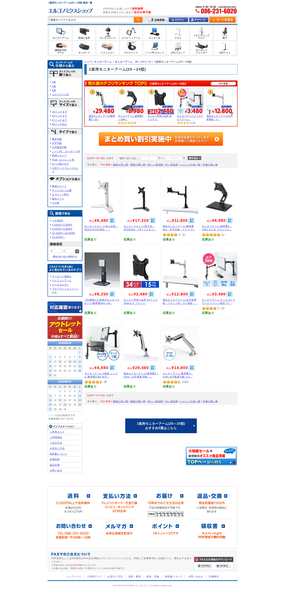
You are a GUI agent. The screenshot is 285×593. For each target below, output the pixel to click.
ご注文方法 (56, 443)
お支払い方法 (57, 448)
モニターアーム (103, 61)
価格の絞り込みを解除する (65, 256)
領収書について (58, 454)
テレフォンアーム (61, 280)
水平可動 (57, 143)
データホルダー (60, 284)
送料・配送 (134, 576)
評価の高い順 (210, 164)
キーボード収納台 (61, 276)
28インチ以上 (59, 124)
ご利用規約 (56, 437)
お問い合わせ (195, 576)
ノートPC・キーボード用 (66, 151)
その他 (55, 202)
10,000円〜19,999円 (63, 233)
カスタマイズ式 (60, 94)
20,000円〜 (58, 237)
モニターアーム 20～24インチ (133, 61)
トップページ (73, 576)
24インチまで (59, 115)
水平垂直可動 (59, 147)
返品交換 (55, 465)
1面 (54, 82)
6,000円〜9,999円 (62, 229)
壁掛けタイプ (59, 155)
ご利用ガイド (57, 431)
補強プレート (59, 186)
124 (185, 381)
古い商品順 (171, 164)
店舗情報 (55, 459)
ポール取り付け (60, 164)
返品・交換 (153, 576)
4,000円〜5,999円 (62, 225)
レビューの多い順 (190, 164)
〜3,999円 (57, 220)
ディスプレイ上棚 (61, 190)
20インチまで (59, 111)
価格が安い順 (120, 164)
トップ (88, 61)
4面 (54, 90)
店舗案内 (214, 576)
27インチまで (59, 120)
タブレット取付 (60, 194)
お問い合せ (56, 470)
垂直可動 (57, 139)
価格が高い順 (138, 164)
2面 (54, 86)
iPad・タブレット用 (63, 159)
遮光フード (58, 198)
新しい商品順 (155, 164)
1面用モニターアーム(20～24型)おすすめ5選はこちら (161, 426)
